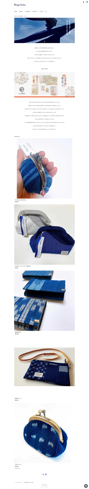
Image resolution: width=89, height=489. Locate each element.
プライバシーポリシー (18, 482)
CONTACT (34, 11)
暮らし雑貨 (20, 16)
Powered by (43, 486)
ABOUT (21, 11)
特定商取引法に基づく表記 (28, 482)
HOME (15, 11)
